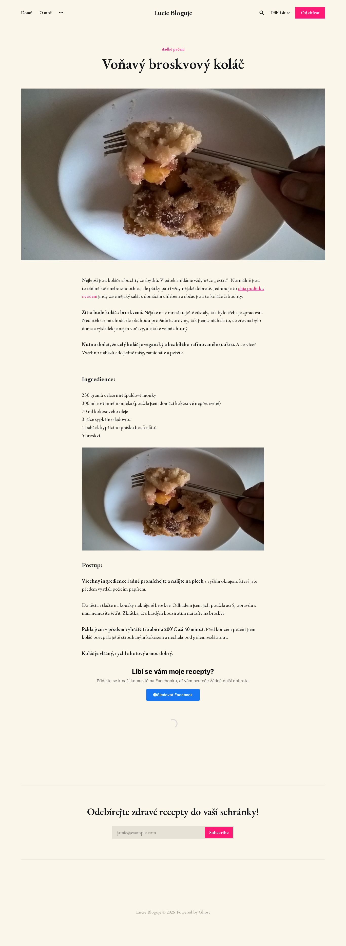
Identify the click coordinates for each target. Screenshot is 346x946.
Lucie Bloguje (173, 12)
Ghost (204, 912)
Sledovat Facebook (175, 694)
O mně (46, 12)
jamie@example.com (173, 832)
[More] (61, 12)
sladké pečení (173, 49)
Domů (26, 12)
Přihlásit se (280, 12)
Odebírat (310, 12)
